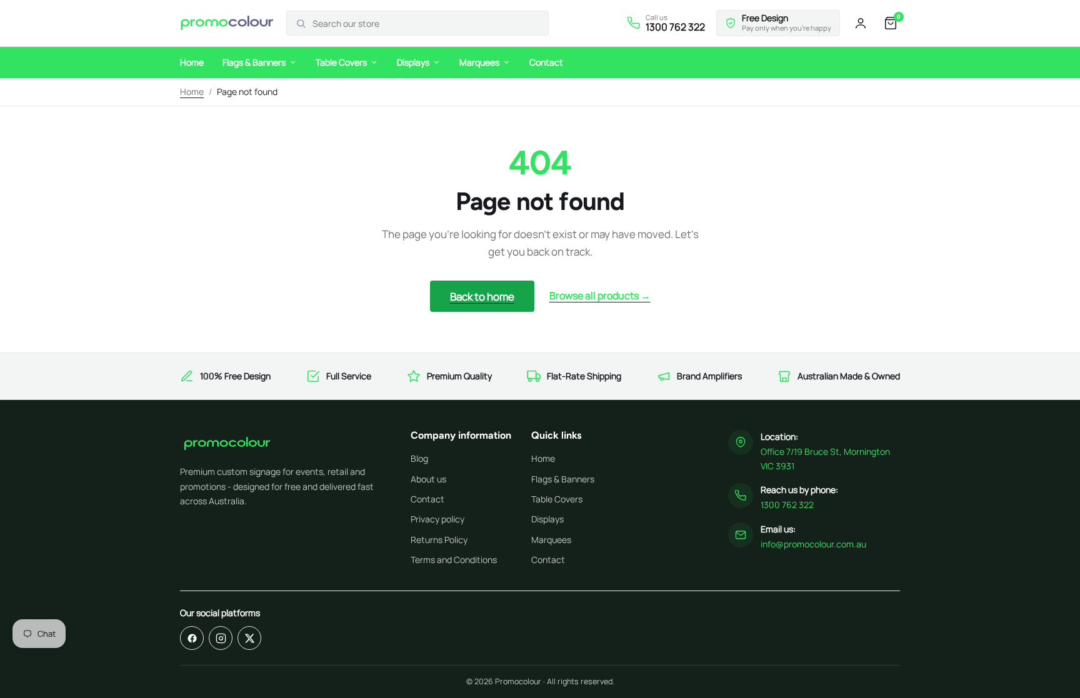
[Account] (860, 23)
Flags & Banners (254, 62)
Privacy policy (437, 519)
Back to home (482, 296)
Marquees (479, 62)
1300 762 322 (787, 505)
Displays (413, 62)
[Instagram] (220, 638)
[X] (249, 638)
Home (192, 62)
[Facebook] (192, 638)
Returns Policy (439, 540)
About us (428, 479)
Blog (419, 458)
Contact (546, 62)
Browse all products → (600, 295)
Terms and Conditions (454, 560)
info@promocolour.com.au (813, 544)
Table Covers (341, 62)
